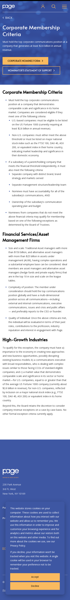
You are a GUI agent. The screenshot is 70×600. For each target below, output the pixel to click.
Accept (35, 576)
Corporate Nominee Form (24, 60)
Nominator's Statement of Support (30, 70)
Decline (35, 586)
